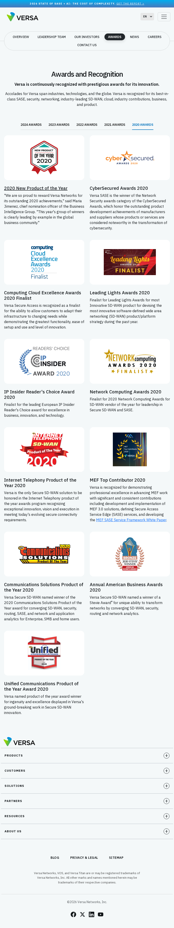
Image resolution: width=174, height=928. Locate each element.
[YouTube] (100, 914)
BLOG (55, 858)
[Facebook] (73, 914)
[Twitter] (82, 914)
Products (14, 755)
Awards (114, 37)
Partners (13, 801)
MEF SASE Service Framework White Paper (131, 520)
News (134, 37)
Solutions (14, 786)
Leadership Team (52, 37)
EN (145, 16)
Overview (21, 37)
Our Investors (86, 37)
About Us (13, 831)
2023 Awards (59, 125)
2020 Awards (142, 125)
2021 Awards (114, 125)
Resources (15, 816)
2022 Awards (86, 125)
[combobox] (147, 16)
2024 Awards (31, 125)
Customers (15, 771)
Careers (155, 37)
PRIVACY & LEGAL (84, 858)
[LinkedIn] (91, 914)
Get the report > (130, 3)
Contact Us (87, 45)
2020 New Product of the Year (36, 188)
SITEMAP (116, 858)
